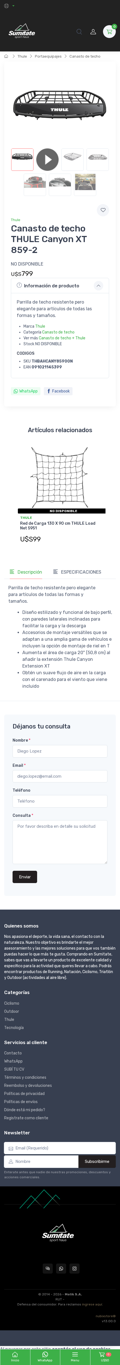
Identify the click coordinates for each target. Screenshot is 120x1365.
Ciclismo (11, 1003)
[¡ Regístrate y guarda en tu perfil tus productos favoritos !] (103, 210)
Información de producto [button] (51, 285)
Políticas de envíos (21, 1101)
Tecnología (14, 1027)
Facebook (61, 391)
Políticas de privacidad (24, 1093)
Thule (22, 56)
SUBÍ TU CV (14, 1069)
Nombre (21, 740)
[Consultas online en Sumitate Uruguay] (48, 1269)
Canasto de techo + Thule (62, 338)
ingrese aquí (92, 1304)
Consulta (23, 815)
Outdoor (11, 1011)
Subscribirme (97, 1161)
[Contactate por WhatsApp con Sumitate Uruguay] (61, 1269)
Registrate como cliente (26, 1118)
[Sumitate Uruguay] (21, 31)
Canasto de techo (84, 56)
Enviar (25, 876)
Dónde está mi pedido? (24, 1110)
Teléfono (21, 790)
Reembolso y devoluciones (28, 1085)
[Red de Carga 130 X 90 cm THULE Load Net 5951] (60, 478)
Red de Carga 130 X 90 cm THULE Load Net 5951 (57, 526)
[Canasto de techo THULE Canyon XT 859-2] (22, 159)
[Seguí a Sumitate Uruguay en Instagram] (74, 1269)
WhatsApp (28, 391)
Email (19, 765)
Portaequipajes (48, 56)
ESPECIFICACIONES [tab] (80, 572)
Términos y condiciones (25, 1077)
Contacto (13, 1053)
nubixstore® (106, 1316)
